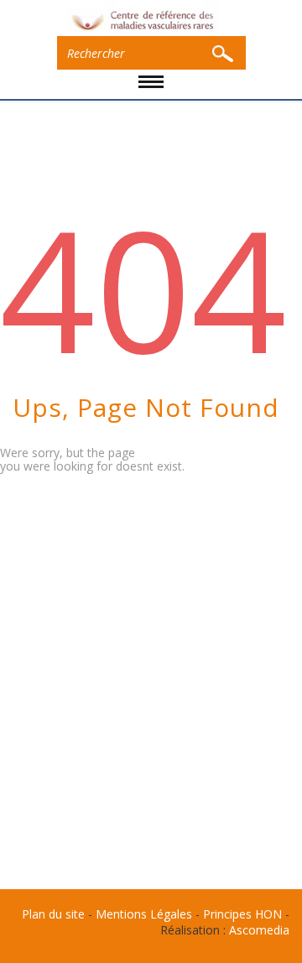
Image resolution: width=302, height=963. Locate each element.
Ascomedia (259, 930)
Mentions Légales (144, 914)
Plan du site (53, 914)
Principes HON (242, 914)
